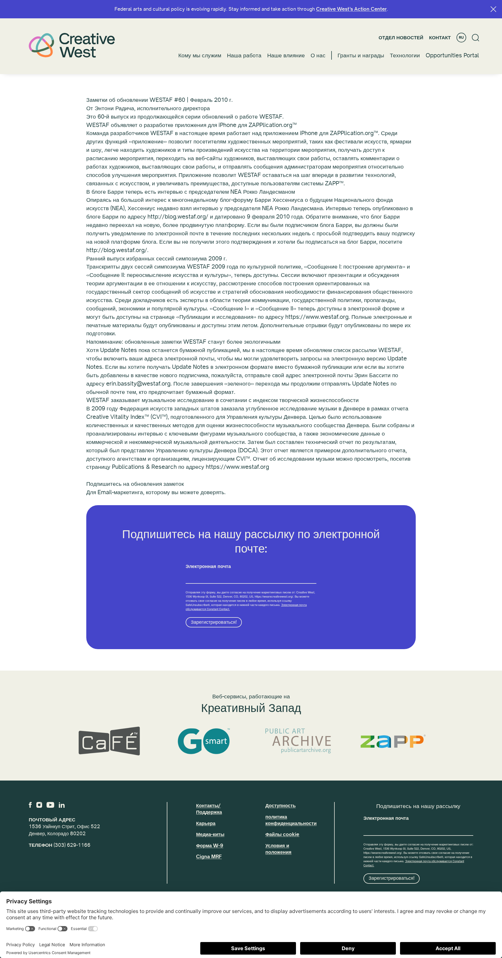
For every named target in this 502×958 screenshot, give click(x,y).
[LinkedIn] (62, 805)
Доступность (280, 806)
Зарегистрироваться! (214, 622)
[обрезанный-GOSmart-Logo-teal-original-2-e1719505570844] (204, 741)
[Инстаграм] (39, 805)
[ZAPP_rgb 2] (393, 741)
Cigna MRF (209, 857)
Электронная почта (208, 566)
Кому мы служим (199, 55)
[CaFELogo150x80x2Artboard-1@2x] (109, 741)
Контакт (440, 38)
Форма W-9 (209, 846)
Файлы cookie (282, 834)
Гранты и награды (361, 55)
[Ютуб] (50, 805)
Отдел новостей (401, 38)
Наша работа (244, 55)
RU (461, 37)
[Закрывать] (493, 9)
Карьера (205, 823)
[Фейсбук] (30, 805)
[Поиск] (475, 37)
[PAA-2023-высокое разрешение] (298, 741)
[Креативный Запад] (72, 45)
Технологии (405, 55)
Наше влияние (286, 55)
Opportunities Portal (452, 55)
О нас (318, 55)
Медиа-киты (210, 834)
